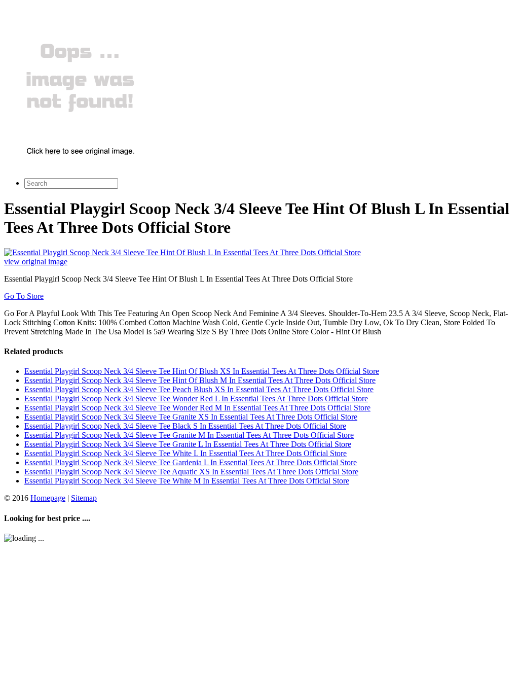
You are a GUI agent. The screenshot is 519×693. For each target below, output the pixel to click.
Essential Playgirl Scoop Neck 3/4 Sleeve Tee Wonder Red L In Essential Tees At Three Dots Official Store (196, 398)
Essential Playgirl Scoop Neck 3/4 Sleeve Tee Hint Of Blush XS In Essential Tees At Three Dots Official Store (201, 371)
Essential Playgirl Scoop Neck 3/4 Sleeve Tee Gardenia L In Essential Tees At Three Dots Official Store (190, 462)
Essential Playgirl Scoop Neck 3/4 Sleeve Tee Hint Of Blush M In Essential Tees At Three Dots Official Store (200, 380)
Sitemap (84, 498)
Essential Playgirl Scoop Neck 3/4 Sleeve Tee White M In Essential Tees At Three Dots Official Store (186, 480)
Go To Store (24, 296)
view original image (35, 261)
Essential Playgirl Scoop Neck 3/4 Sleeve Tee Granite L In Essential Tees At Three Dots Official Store (187, 444)
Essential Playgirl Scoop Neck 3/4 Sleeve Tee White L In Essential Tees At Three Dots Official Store (185, 453)
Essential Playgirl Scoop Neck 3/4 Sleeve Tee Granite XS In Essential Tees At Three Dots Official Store (190, 416)
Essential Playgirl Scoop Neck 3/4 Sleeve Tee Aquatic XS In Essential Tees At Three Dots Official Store (191, 471)
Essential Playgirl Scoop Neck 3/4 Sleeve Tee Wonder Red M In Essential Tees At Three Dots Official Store (197, 407)
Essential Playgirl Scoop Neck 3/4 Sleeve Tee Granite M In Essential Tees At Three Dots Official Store (189, 435)
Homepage (47, 498)
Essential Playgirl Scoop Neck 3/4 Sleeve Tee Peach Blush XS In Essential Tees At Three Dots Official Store (199, 389)
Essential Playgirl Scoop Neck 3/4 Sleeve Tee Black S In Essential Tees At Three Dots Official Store (185, 426)
